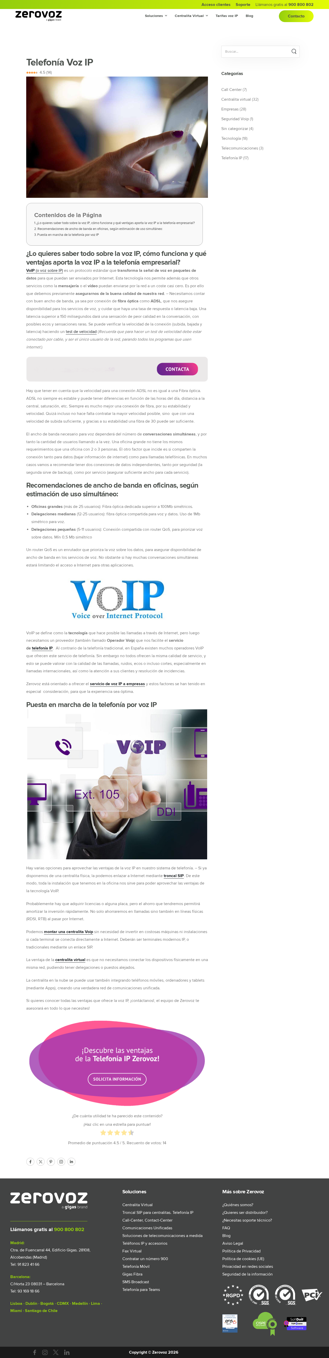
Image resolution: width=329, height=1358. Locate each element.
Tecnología (231, 138)
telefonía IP (42, 648)
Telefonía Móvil (136, 1266)
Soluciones (154, 16)
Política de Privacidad (241, 1251)
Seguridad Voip (235, 119)
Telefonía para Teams (141, 1289)
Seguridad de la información (247, 1274)
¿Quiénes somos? (237, 1204)
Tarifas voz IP (227, 16)
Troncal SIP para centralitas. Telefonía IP (157, 1212)
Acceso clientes (216, 4)
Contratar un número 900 (145, 1258)
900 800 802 (68, 1229)
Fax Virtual (132, 1251)
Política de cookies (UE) (243, 1258)
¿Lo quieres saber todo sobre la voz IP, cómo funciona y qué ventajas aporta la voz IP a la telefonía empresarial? (115, 223)
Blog (249, 16)
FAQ (226, 1228)
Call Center (231, 89)
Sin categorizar (234, 128)
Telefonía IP (231, 158)
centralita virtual (70, 959)
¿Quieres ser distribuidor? (245, 1212)
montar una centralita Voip (68, 931)
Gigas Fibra (132, 1274)
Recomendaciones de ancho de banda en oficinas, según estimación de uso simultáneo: (100, 229)
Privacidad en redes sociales (247, 1266)
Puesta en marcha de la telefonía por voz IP (68, 235)
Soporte (243, 4)
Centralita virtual (236, 99)
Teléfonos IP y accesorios (144, 1243)
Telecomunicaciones (239, 148)
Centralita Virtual (189, 16)
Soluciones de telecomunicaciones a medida (160, 1235)
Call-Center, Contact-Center (147, 1220)
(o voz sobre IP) (44, 270)
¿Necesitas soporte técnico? (247, 1220)
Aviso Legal (232, 1243)
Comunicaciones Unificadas (147, 1228)
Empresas (230, 109)
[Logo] (38, 16)
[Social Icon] (30, 1162)
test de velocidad (81, 331)
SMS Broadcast (135, 1282)
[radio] (103, 1134)
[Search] (293, 51)
